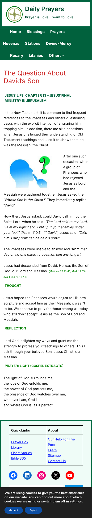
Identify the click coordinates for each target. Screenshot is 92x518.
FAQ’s (52, 450)
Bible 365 (18, 458)
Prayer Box (19, 442)
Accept (13, 510)
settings (76, 501)
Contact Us (57, 461)
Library (16, 447)
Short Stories (21, 453)
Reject (33, 510)
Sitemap (54, 455)
